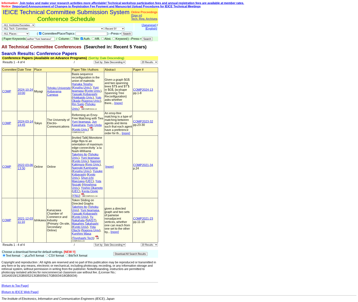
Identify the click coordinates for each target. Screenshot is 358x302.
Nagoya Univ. (91, 100)
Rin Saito (78, 104)
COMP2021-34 (143, 165)
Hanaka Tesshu (82, 84)
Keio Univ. (93, 164)
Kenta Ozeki (90, 191)
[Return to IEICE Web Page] (19, 292)
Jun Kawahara (84, 123)
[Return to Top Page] (15, 285)
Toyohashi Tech (83, 238)
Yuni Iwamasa (81, 121)
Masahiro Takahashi (85, 223)
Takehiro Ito (79, 154)
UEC (89, 181)
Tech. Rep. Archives (144, 18)
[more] (118, 103)
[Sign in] (136, 15)
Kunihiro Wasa (81, 233)
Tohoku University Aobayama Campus (59, 91)
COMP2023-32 (143, 121)
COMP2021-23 (143, 218)
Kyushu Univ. (81, 87)
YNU (76, 195)
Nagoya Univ (90, 230)
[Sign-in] (82, 108)
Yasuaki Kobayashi (84, 94)
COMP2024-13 (143, 89)
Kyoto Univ (80, 217)
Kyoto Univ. (93, 90)
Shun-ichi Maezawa (83, 179)
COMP (6, 91)
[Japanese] (149, 25)
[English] (151, 28)
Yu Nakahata (82, 218)
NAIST (90, 220)
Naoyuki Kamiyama (85, 167)
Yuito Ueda (94, 125)
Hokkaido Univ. (83, 97)
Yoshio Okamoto (92, 187)
